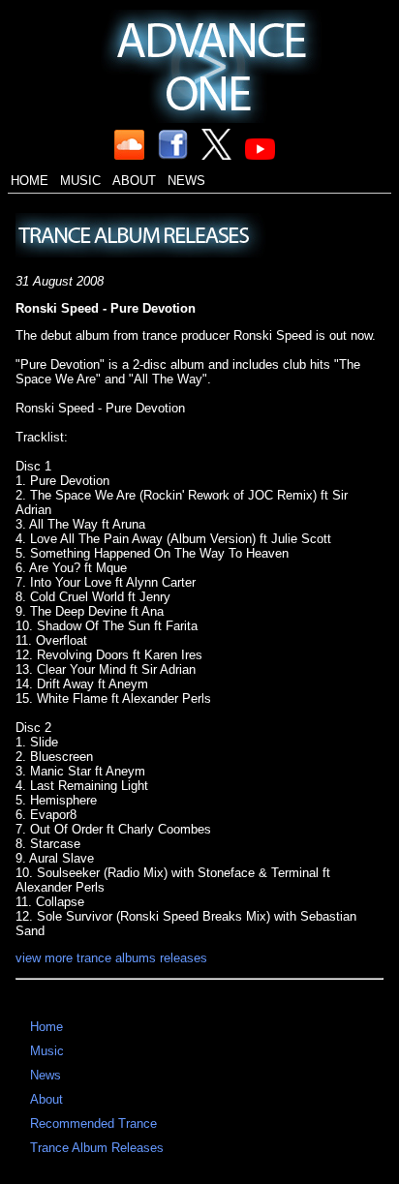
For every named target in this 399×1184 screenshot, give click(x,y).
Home (29, 180)
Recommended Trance (93, 1123)
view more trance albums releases (111, 958)
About (134, 180)
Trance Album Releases (97, 1147)
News (186, 180)
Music (80, 180)
